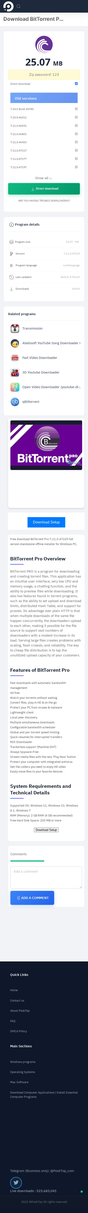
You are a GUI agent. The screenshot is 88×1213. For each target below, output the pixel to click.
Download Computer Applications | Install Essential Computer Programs (44, 1094)
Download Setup (46, 522)
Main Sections (21, 1046)
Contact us (17, 1000)
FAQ (12, 1021)
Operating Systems (22, 1072)
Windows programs (22, 1062)
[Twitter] (16, 1183)
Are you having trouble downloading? (44, 201)
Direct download (46, 188)
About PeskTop (20, 1011)
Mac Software (19, 1082)
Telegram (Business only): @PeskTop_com (42, 1171)
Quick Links (19, 974)
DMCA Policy (18, 1031)
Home (14, 990)
